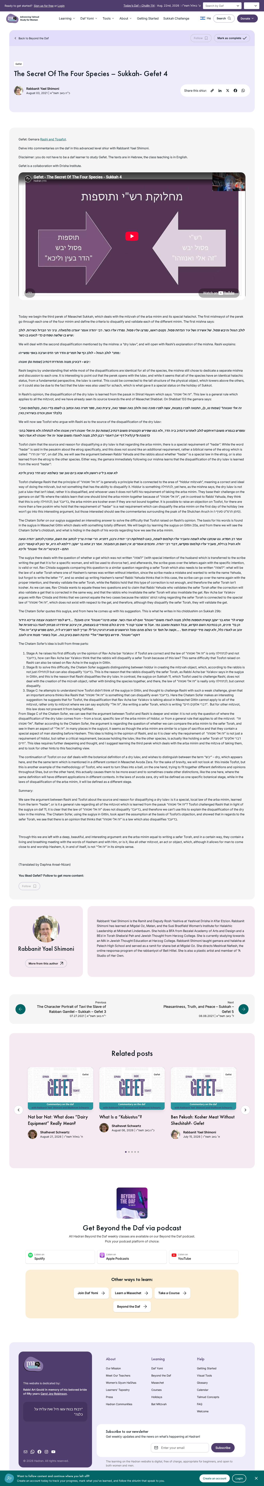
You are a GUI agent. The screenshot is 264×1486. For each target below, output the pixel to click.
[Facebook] (235, 90)
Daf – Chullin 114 (139, 5)
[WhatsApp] (243, 90)
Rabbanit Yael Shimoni (42, 89)
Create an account (214, 1478)
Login (61, 5)
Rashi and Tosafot (53, 139)
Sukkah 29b (212, 611)
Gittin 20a (191, 525)
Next (245, 1110)
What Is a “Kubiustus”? (120, 1117)
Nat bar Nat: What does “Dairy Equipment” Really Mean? (58, 1120)
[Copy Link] (212, 90)
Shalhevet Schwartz (55, 1132)
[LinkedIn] (220, 90)
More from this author (43, 963)
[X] (228, 90)
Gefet (18, 63)
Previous (18, 1110)
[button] (67, 18)
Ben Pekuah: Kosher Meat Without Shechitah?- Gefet (203, 1120)
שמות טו (35, 362)
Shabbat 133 (178, 399)
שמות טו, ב (211, 408)
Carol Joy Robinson (54, 1393)
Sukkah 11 (164, 676)
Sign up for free (44, 5)
